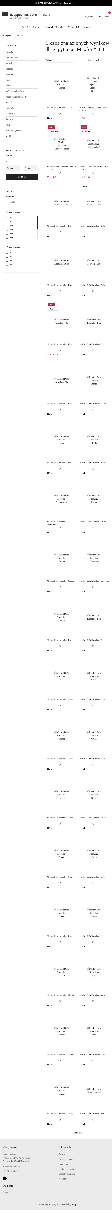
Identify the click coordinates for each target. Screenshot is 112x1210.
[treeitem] (22, 52)
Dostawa (63, 1154)
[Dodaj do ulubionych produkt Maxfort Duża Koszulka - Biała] (106, 187)
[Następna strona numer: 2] (108, 60)
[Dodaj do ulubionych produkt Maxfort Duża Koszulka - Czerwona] (106, 542)
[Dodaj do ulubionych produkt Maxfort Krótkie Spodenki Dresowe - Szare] (73, 127)
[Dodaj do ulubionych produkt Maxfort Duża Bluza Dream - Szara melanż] (106, 127)
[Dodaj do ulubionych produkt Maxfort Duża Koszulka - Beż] (73, 187)
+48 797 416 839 (10, 1171)
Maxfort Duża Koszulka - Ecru (91, 640)
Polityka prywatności (68, 1169)
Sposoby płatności (67, 1174)
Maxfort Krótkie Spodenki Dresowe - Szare (61, 168)
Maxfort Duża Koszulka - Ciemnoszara (57, 523)
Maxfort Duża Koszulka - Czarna (92, 522)
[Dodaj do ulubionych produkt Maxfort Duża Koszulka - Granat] (73, 68)
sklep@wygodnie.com (12, 1166)
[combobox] (59, 60)
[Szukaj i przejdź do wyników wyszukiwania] (72, 15)
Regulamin (63, 1164)
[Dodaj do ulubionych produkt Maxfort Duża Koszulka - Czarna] (106, 483)
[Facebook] (5, 1178)
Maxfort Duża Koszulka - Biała (92, 226)
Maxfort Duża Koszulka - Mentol (60, 995)
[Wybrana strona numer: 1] (93, 60)
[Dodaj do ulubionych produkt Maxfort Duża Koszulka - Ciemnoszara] (73, 483)
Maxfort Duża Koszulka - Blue (59, 344)
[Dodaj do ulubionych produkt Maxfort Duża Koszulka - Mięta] (106, 956)
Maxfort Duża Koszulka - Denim (60, 640)
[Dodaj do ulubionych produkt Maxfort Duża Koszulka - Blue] (73, 305)
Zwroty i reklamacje (67, 1159)
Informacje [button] (65, 1147)
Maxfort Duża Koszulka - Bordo (92, 403)
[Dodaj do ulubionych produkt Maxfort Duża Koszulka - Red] (106, 1074)
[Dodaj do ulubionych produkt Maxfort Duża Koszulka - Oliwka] (73, 1015)
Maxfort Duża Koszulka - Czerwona (94, 581)
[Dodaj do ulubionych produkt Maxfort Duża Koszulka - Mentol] (73, 956)
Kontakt (62, 1179)
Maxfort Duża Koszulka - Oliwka (60, 1054)
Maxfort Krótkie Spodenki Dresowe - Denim (93, 109)
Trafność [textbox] (48, 60)
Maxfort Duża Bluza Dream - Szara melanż (93, 168)
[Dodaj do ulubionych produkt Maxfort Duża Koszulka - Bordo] (106, 364)
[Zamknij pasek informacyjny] (109, 3)
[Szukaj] (37, 156)
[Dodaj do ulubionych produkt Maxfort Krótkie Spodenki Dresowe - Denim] (106, 68)
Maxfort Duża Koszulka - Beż (59, 226)
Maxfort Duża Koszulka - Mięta (92, 995)
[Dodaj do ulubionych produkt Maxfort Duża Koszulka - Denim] (73, 601)
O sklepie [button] (8, 1185)
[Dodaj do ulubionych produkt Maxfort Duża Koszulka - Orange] (73, 1074)
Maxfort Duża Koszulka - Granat (60, 108)
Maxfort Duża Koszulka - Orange (60, 1114)
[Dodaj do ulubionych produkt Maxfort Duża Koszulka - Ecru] (106, 601)
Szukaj (22, 177)
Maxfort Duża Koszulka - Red (91, 1114)
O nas (5, 1193)
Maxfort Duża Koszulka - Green (60, 877)
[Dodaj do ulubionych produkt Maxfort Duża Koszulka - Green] (73, 838)
